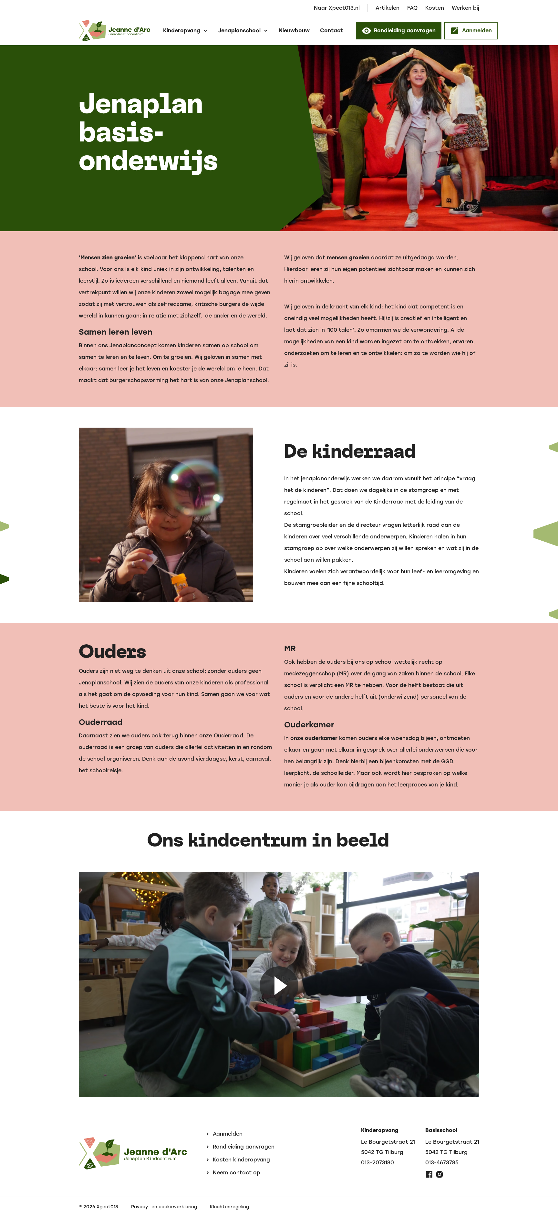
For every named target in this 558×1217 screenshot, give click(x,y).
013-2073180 (377, 1162)
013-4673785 (442, 1162)
